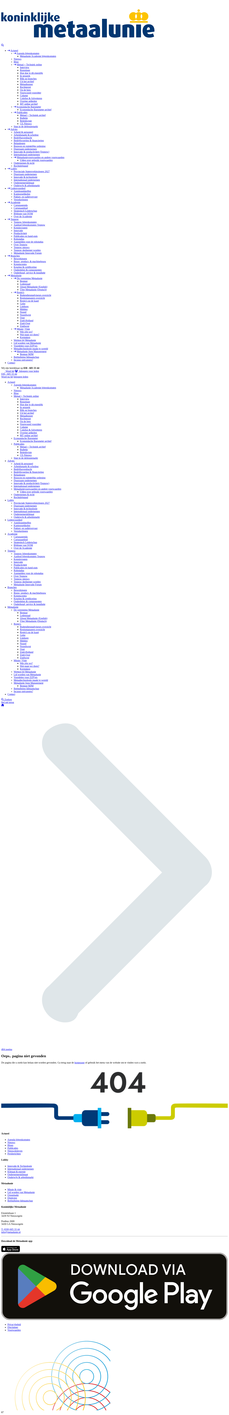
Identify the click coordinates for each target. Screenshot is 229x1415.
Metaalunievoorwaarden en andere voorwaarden (40, 157)
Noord (23, 312)
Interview (24, 67)
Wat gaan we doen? (29, 334)
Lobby (14, 168)
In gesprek (25, 76)
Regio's (20, 292)
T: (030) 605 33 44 (10, 1229)
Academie (15, 202)
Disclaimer (12, 1327)
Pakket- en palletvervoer (26, 196)
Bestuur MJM (26, 354)
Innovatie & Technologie (19, 1166)
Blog (16, 61)
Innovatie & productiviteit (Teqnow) (31, 151)
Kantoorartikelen (22, 194)
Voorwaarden (14, 1330)
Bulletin (24, 118)
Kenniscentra (20, 264)
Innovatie (18, 230)
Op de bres (25, 90)
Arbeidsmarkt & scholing (26, 135)
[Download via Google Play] (114, 1319)
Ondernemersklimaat (24, 182)
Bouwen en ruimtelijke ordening (29, 146)
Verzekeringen (21, 199)
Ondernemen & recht (24, 163)
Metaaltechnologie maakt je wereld (31, 348)
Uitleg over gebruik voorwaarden (36, 160)
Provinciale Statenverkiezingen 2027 (32, 171)
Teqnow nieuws (21, 247)
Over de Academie (23, 216)
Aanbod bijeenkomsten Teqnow (29, 225)
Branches (15, 256)
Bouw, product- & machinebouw (30, 261)
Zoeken (8, 699)
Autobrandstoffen (22, 191)
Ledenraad (25, 284)
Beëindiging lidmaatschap (26, 357)
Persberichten (14, 1153)
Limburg (24, 306)
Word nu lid (7, 376)
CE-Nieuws (26, 123)
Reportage (25, 70)
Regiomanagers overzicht (32, 298)
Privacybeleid (14, 1324)
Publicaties (22, 112)
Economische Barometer (29, 106)
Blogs (10, 1145)
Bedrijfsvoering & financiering (29, 140)
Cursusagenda (21, 205)
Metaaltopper (26, 84)
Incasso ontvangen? (23, 360)
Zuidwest (24, 326)
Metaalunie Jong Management (31, 351)
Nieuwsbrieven (14, 1151)
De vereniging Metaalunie (29, 278)
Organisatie (13, 1195)
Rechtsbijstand (21, 166)
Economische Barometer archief (35, 109)
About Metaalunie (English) (33, 286)
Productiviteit (20, 233)
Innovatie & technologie (25, 177)
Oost (22, 317)
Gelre (22, 303)
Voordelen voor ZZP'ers (25, 345)
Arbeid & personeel (23, 132)
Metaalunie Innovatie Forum (28, 253)
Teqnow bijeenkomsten (25, 222)
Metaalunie (16, 275)
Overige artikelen (28, 101)
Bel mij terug (7, 702)
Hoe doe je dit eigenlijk (31, 73)
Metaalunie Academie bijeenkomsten (38, 56)
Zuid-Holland (26, 320)
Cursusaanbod (21, 208)
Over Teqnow (20, 244)
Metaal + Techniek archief (33, 115)
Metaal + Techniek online (29, 64)
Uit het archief (27, 81)
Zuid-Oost (25, 323)
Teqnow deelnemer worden (27, 250)
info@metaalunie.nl (11, 1232)
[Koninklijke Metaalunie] (114, 42)
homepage (79, 1062)
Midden (24, 309)
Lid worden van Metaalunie (27, 343)
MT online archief (29, 104)
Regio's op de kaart (29, 300)
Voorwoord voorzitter (30, 92)
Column (24, 95)
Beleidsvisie (26, 121)
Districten (12, 1198)
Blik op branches (28, 78)
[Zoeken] (2, 45)
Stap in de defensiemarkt (26, 126)
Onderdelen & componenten (28, 270)
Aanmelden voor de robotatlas (28, 241)
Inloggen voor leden (28, 371)
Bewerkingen (20, 258)
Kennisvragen (20, 227)
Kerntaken (25, 337)
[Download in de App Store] (10, 1251)
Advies (13, 129)
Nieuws (17, 59)
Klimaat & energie (16, 1171)
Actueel (14, 50)
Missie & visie (14, 1189)
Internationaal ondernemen (27, 154)
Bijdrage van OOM (23, 213)
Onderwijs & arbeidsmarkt (27, 185)
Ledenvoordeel (18, 188)
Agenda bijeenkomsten (28, 53)
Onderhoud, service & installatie (29, 272)
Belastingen (19, 143)
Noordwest (25, 315)
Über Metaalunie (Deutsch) (33, 289)
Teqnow (15, 219)
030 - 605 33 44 (9, 374)
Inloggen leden (21, 376)
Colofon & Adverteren (31, 98)
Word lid (9, 371)
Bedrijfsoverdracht (23, 137)
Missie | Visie (23, 329)
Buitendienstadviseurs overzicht (35, 295)
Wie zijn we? (26, 331)
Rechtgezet (25, 87)
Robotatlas (19, 239)
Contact (11, 362)
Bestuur (24, 281)
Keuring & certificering (25, 267)
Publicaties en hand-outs (26, 236)
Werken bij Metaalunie (25, 340)
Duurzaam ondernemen (25, 149)
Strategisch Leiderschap (25, 211)
